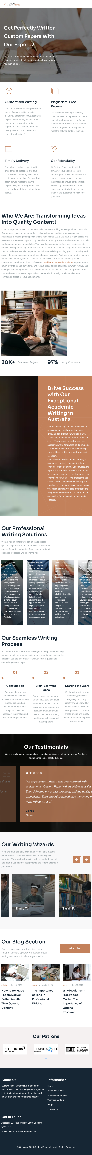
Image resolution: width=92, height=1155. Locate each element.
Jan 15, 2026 (16, 985)
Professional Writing (57, 1095)
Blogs (50, 1104)
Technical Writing (55, 1100)
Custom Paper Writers (45, 1147)
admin (4, 985)
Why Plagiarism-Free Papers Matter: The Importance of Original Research (74, 1001)
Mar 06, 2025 (47, 985)
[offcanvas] (85, 4)
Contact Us (52, 1109)
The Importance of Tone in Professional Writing (42, 997)
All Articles (74, 948)
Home (50, 1086)
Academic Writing (55, 1091)
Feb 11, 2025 (77, 985)
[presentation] (76, 859)
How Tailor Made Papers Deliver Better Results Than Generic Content (12, 999)
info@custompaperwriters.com (22, 1131)
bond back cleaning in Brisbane (58, 262)
